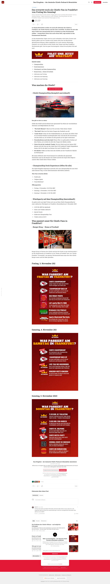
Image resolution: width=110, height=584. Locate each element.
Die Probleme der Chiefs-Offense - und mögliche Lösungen (46, 525)
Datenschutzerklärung (57, 559)
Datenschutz (51, 575)
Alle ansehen (36, 556)
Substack (43, 581)
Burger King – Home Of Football (43, 71)
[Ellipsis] (78, 507)
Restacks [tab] (41, 495)
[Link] (30, 62)
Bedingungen (58, 575)
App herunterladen (61, 578)
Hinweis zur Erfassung (66, 575)
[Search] (89, 2)
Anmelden (105, 2)
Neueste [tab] (38, 520)
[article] (55, 528)
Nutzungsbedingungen (62, 556)
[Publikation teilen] (91, 2)
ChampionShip (38, 64)
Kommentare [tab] (35, 495)
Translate (34, 7)
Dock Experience (39, 66)
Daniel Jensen (38, 20)
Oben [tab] (34, 520)
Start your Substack (50, 578)
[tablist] (38, 495)
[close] (67, 533)
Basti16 (36, 507)
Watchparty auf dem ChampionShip (45, 69)
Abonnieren (97, 2)
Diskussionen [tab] (43, 520)
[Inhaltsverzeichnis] (1, 292)
